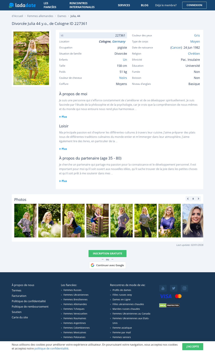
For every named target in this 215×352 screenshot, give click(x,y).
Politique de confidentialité (29, 301)
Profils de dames (122, 290)
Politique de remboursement (30, 306)
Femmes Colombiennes (76, 327)
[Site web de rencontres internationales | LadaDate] (22, 5)
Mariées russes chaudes (126, 308)
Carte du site (20, 317)
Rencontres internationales (82, 5)
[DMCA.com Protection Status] (169, 306)
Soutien (17, 312)
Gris (197, 35)
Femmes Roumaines (74, 318)
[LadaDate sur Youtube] (163, 288)
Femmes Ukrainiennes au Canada (131, 313)
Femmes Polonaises (74, 337)
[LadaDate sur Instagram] (184, 288)
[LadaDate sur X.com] (173, 288)
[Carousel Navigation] (193, 198)
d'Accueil (17, 16)
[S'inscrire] (25, 220)
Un (125, 60)
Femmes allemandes (40, 16)
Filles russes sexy (122, 294)
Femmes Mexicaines (74, 332)
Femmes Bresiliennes (75, 299)
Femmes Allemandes (75, 304)
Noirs (123, 78)
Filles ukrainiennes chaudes (128, 304)
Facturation (19, 296)
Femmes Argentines (74, 323)
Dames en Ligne (122, 299)
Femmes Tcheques (73, 308)
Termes (16, 290)
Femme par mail (122, 332)
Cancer (176, 47)
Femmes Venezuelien (75, 313)
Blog (144, 5)
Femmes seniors (122, 337)
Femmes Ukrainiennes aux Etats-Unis (131, 321)
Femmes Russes (72, 290)
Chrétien (194, 53)
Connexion (194, 5)
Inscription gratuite (107, 253)
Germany (119, 41)
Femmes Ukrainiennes (76, 294)
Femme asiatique (122, 327)
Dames (61, 16)
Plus (64, 116)
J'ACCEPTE (193, 346)
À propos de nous (23, 285)
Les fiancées (50, 5)
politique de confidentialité (51, 348)
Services (124, 5)
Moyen (195, 41)
